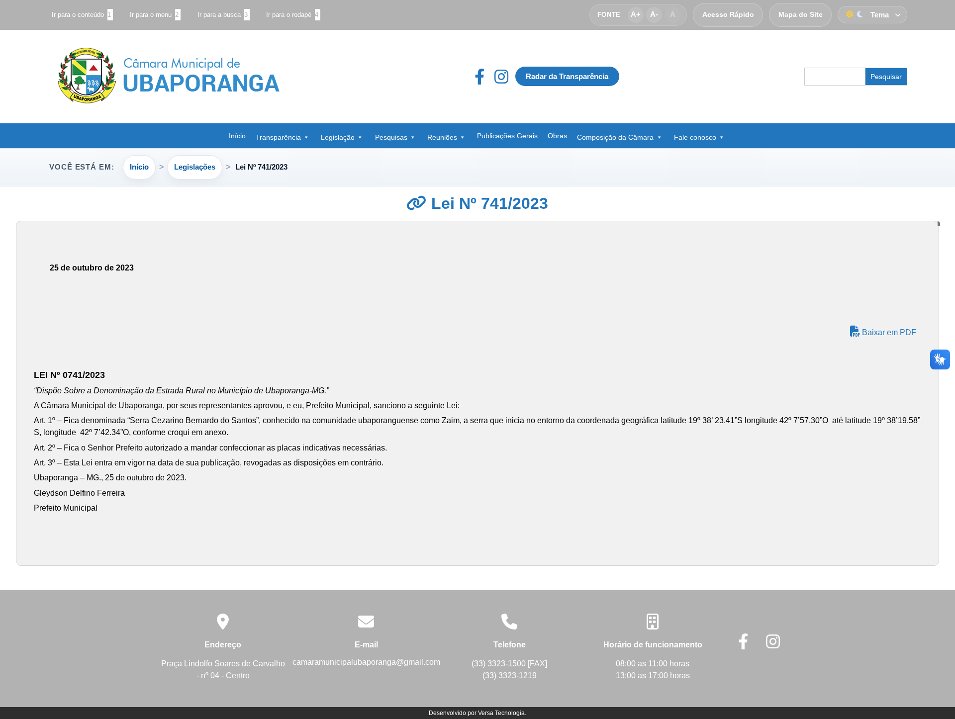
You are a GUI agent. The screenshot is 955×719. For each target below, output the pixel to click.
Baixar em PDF (888, 332)
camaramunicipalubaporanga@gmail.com (366, 662)
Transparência (278, 137)
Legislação (338, 137)
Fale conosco (695, 137)
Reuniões (442, 137)
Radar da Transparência (567, 76)
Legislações (194, 167)
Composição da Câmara (615, 137)
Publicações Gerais (507, 136)
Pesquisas (391, 137)
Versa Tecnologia (501, 713)
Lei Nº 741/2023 (487, 203)
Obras (557, 136)
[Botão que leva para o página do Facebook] (484, 77)
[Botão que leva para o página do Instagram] (501, 77)
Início (237, 136)
